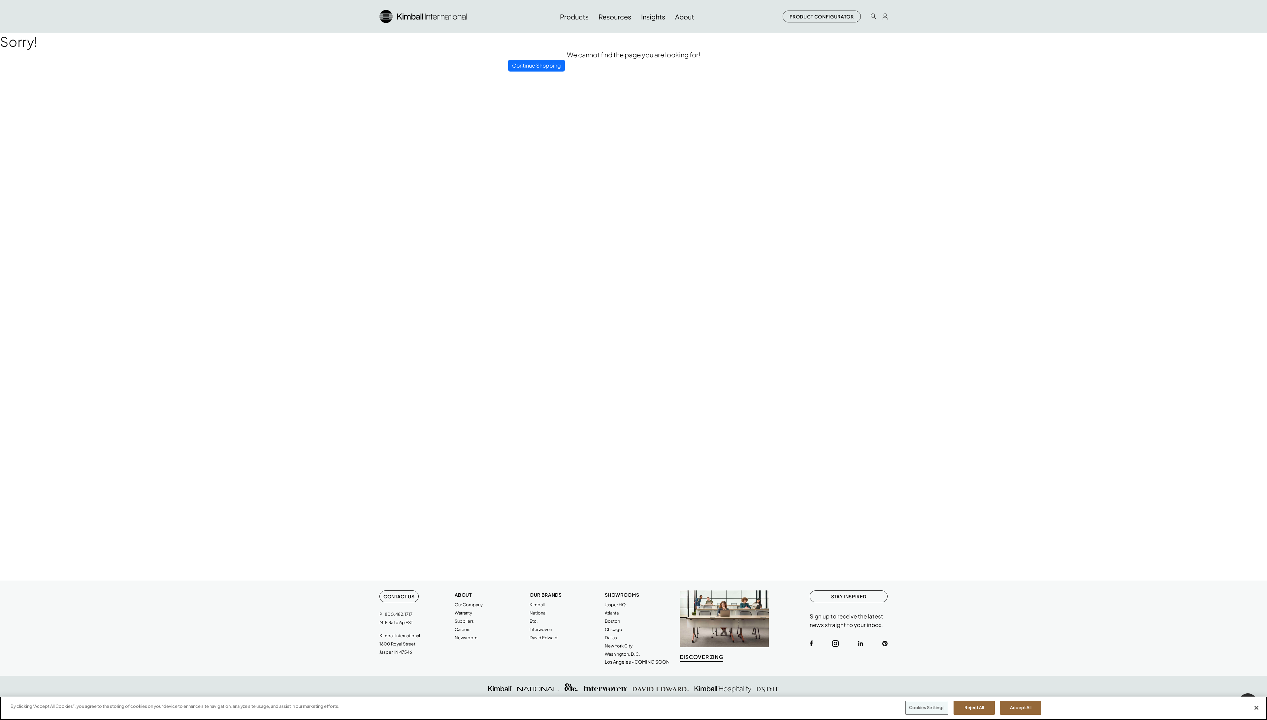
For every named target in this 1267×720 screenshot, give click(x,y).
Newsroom (466, 637)
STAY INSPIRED (848, 596)
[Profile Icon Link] (885, 16)
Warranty (463, 612)
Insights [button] (653, 17)
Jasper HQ (615, 604)
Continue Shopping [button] (536, 65)
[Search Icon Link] (873, 16)
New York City (619, 645)
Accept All (1020, 707)
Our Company (469, 604)
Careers (463, 629)
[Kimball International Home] (423, 15)
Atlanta (612, 612)
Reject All (974, 707)
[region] (633, 708)
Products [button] (574, 17)
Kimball (537, 604)
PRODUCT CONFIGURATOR (822, 16)
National (538, 612)
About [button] (684, 17)
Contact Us (399, 596)
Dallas (611, 637)
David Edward (544, 637)
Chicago (613, 629)
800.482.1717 (398, 614)
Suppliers (464, 621)
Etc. (534, 621)
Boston (612, 621)
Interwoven (541, 629)
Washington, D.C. (622, 654)
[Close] (1256, 708)
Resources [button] (615, 17)
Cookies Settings (927, 707)
